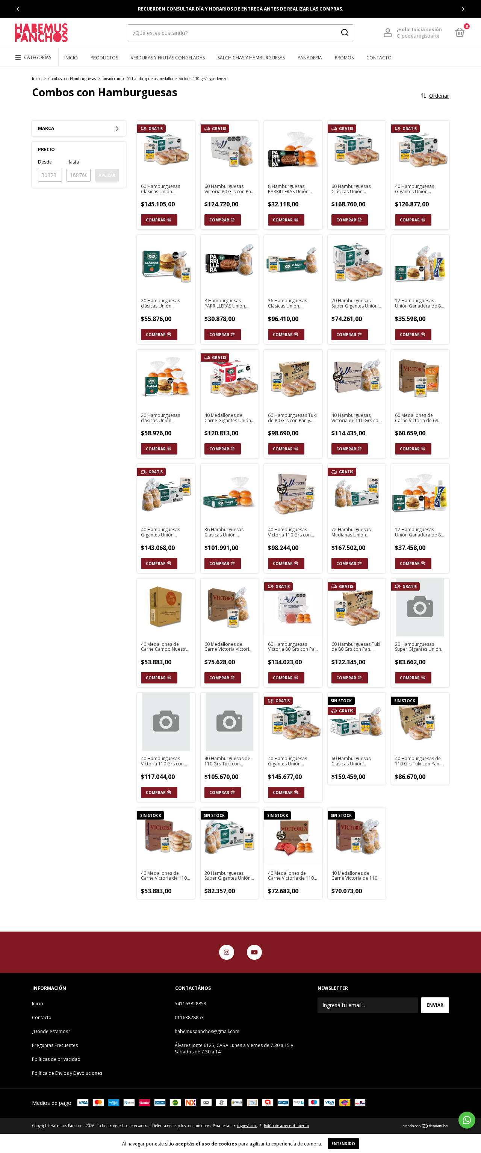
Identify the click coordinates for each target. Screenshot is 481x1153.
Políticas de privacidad (56, 1059)
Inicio (71, 58)
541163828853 (190, 1003)
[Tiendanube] (425, 1126)
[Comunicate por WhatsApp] (466, 1120)
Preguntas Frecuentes (55, 1045)
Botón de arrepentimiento (286, 1125)
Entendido (343, 1143)
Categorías (37, 57)
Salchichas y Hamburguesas (251, 58)
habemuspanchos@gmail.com (207, 1031)
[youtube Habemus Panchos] (254, 952)
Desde (45, 162)
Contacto (379, 58)
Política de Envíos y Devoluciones (67, 1073)
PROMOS (344, 58)
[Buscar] (344, 32)
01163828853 (189, 1017)
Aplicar (107, 175)
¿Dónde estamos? (51, 1031)
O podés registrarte (418, 36)
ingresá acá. (247, 1125)
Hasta (73, 162)
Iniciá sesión (427, 29)
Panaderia (310, 58)
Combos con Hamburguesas (72, 78)
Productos (104, 58)
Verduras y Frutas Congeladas (168, 58)
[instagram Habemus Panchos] (226, 952)
